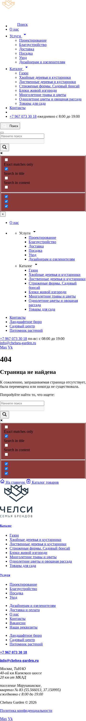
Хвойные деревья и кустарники (45, 77)
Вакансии (18, 623)
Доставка (26, 49)
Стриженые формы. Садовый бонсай (49, 86)
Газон (23, 73)
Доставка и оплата (25, 610)
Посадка (26, 53)
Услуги (19, 36)
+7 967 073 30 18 (23, 116)
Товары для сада (32, 103)
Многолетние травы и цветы (42, 95)
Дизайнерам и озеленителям (42, 62)
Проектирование (33, 40)
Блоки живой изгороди (38, 90)
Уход (23, 58)
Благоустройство (33, 45)
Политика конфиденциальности (26, 710)
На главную (15, 482)
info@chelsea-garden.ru (18, 343)
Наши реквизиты (24, 627)
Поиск (22, 24)
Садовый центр (22, 326)
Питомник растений (26, 330)
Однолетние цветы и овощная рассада (50, 99)
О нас (14, 29)
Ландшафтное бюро (26, 322)
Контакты (18, 108)
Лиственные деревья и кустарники (47, 82)
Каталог (19, 69)
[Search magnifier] (4, 147)
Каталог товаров (45, 482)
